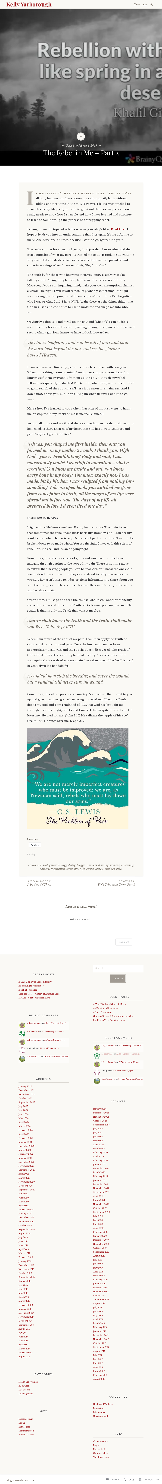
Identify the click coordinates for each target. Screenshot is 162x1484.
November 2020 (27, 1182)
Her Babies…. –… (33, 1057)
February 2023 (26, 1138)
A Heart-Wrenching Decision (55, 1057)
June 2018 (23, 1289)
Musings (110, 869)
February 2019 (26, 1257)
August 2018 (25, 1281)
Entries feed (24, 1427)
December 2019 (26, 1217)
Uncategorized (49, 865)
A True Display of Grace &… (56, 1023)
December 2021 (26, 1162)
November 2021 (26, 1166)
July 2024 (23, 1110)
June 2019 (23, 1241)
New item (140, 4)
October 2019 (25, 1225)
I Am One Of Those (39, 883)
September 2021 (27, 1170)
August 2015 (24, 1356)
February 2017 (26, 1353)
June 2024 (23, 1114)
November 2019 (26, 1221)
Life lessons (87, 869)
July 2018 (23, 1285)
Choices (92, 865)
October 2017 (25, 1321)
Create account (26, 1419)
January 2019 (25, 1261)
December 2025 (26, 1090)
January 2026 (25, 1086)
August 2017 (24, 1329)
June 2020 (24, 1198)
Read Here (118, 229)
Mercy (99, 869)
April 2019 (24, 1249)
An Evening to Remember (31, 986)
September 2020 (27, 1190)
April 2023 (24, 1134)
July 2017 (23, 1333)
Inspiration (58, 869)
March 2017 (24, 1349)
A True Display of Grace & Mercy (35, 982)
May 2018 (23, 1293)
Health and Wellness (28, 1382)
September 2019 (27, 1229)
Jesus (70, 869)
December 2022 (26, 1146)
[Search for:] (152, 4)
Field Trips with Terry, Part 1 (116, 883)
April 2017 (23, 1344)
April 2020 (24, 1205)
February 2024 (26, 1130)
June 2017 (23, 1337)
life (76, 869)
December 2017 (26, 1313)
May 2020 (24, 1202)
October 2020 (26, 1186)
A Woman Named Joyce (54, 1040)
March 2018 (24, 1301)
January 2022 (25, 1158)
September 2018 (27, 1277)
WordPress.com (26, 1435)
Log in (22, 1423)
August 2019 (25, 1233)
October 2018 (25, 1273)
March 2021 (24, 1178)
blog (72, 865)
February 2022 (26, 1154)
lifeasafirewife (33, 1032)
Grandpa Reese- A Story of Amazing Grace (39, 994)
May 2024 (23, 1118)
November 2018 (26, 1269)
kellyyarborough (34, 1023)
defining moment (109, 865)
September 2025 (27, 1102)
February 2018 (26, 1305)
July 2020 (23, 1193)
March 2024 (25, 1126)
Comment (124, 942)
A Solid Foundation (28, 990)
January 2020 (25, 1213)
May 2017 (23, 1341)
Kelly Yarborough (29, 4)
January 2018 (25, 1309)
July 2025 (23, 1106)
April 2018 (24, 1297)
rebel (119, 869)
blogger (81, 865)
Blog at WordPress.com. (20, 1480)
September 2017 (26, 1325)
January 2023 (25, 1142)
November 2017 (26, 1317)
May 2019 (23, 1245)
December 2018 (26, 1265)
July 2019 (23, 1237)
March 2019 (24, 1253)
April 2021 (24, 1174)
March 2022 (25, 1150)
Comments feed (26, 1431)
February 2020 (26, 1209)
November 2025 (26, 1094)
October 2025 (25, 1098)
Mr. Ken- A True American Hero (34, 998)
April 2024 (24, 1122)
